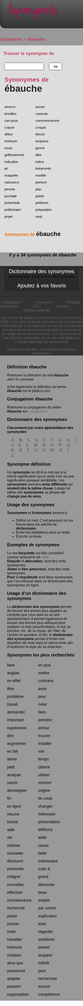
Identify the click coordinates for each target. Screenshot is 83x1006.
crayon (9, 127)
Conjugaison (11, 302)
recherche (16, 908)
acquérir (45, 955)
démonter (46, 884)
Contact (62, 306)
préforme (41, 203)
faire (11, 665)
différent (45, 829)
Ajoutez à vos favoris (41, 285)
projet (8, 216)
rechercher (47, 978)
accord (44, 986)
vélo (44, 557)
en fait (12, 751)
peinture (41, 182)
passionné (16, 971)
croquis (40, 127)
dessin (40, 134)
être (10, 689)
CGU (37, 306)
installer (45, 743)
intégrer (14, 876)
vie (9, 837)
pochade (10, 196)
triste (11, 931)
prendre (45, 720)
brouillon (10, 114)
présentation (49, 822)
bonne (12, 822)
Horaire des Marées (22, 349)
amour (43, 728)
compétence (49, 994)
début (8, 134)
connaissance (19, 900)
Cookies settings (37, 310)
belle (42, 853)
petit (11, 767)
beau (42, 892)
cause (43, 845)
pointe (39, 196)
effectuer (15, 892)
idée (38, 155)
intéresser (47, 814)
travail (12, 704)
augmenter (16, 743)
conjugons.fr (38, 411)
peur (42, 971)
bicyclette (27, 553)
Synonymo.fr (45, 12)
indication (11, 162)
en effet (13, 681)
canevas (41, 114)
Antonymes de (32, 234)
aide (11, 829)
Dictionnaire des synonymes (42, 273)
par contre (47, 908)
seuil (38, 216)
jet (6, 168)
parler (12, 916)
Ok (56, 66)
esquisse (41, 141)
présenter (15, 869)
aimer (12, 759)
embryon (10, 141)
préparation (43, 209)
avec (42, 924)
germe (40, 148)
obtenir (44, 767)
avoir (42, 689)
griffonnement (14, 155)
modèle (40, 175)
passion (14, 986)
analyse (14, 775)
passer (44, 947)
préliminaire (12, 209)
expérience (17, 728)
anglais (13, 673)
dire (10, 736)
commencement (47, 120)
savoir (12, 782)
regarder (45, 931)
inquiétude (29, 577)
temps (43, 759)
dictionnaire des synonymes (36, 607)
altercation (33, 561)
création (14, 955)
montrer (45, 782)
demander (16, 712)
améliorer (46, 939)
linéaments (43, 168)
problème (15, 696)
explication (47, 916)
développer (17, 790)
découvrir (15, 861)
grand (43, 876)
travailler (14, 939)
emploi (44, 900)
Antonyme (44, 302)
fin (9, 798)
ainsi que (15, 963)
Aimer (12, 569)
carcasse (11, 120)
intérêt (43, 963)
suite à (44, 869)
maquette (11, 175)
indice (39, 162)
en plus (44, 665)
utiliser (44, 775)
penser (13, 924)
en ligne (14, 806)
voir (41, 751)
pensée (9, 189)
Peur (11, 577)
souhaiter (15, 853)
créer (42, 704)
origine (44, 790)
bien (42, 712)
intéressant (48, 861)
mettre (43, 673)
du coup (45, 798)
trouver (44, 736)
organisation (18, 994)
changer (45, 806)
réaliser (13, 845)
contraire (46, 681)
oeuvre (13, 814)
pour (42, 696)
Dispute (13, 561)
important (15, 720)
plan (38, 189)
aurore (40, 107)
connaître (15, 884)
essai (8, 148)
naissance (11, 182)
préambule (12, 203)
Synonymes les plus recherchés (40, 654)
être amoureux (34, 569)
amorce (9, 107)
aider (42, 837)
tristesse (14, 947)
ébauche (61, 375)
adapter (14, 978)
